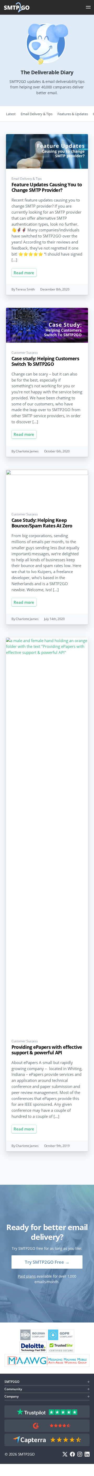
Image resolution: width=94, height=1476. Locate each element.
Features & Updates (72, 114)
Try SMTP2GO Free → (47, 1262)
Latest (11, 114)
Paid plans (27, 1276)
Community (13, 1389)
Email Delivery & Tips (36, 114)
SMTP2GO (17, 7)
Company (11, 1396)
